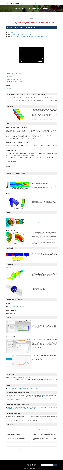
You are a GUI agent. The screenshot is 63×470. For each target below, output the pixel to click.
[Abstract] (43, 396)
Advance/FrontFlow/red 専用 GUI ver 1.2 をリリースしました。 (21, 34)
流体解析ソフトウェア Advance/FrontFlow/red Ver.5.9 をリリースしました (23, 32)
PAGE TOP (61, 455)
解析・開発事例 (10, 313)
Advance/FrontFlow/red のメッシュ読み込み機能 (40, 429)
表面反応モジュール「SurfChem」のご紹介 (14, 74)
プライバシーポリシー (10, 460)
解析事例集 (9, 88)
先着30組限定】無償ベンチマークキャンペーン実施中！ (17, 31)
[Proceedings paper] (17, 399)
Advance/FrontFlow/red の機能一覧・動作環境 (40, 443)
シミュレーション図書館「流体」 (12, 306)
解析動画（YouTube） (11, 89)
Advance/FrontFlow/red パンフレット (13, 72)
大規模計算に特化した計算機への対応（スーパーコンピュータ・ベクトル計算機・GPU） (44, 439)
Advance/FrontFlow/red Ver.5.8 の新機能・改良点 (14, 434)
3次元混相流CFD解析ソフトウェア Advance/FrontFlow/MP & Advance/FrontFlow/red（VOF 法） (23, 388)
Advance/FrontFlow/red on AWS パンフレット (15, 73)
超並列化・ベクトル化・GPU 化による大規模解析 (17, 127)
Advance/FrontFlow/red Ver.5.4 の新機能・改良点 (14, 449)
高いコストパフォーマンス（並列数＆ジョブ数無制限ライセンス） (16, 438)
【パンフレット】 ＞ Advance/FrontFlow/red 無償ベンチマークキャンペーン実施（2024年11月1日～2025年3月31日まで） (31, 36)
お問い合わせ (24, 460)
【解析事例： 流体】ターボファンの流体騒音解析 (42, 222)
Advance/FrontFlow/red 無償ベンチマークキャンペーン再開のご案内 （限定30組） (18, 430)
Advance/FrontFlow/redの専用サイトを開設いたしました (31, 22)
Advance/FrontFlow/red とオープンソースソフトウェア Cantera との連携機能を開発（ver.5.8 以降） (18, 444)
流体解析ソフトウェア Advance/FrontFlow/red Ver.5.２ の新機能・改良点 (44, 449)
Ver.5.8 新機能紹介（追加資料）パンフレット (14, 77)
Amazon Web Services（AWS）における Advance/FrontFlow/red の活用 (44, 434)
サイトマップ (17, 460)
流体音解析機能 (9, 76)
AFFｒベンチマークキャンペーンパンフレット (14, 79)
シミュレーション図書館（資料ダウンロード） (34, 460)
